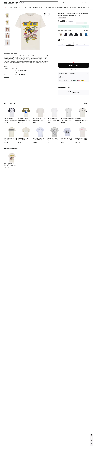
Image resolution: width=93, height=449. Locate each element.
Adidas (30, 7)
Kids (87, 7)
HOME (5, 10)
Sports (15, 7)
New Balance (36, 7)
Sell (78, 2)
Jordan (24, 7)
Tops (14, 10)
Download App (64, 2)
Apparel (66, 7)
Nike (20, 7)
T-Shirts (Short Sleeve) (22, 10)
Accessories (73, 7)
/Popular (8, 7)
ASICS (42, 7)
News (75, 2)
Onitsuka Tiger (50, 7)
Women (83, 7)
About (70, 3)
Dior (30, 10)
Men (79, 7)
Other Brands (59, 7)
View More (6, 77)
